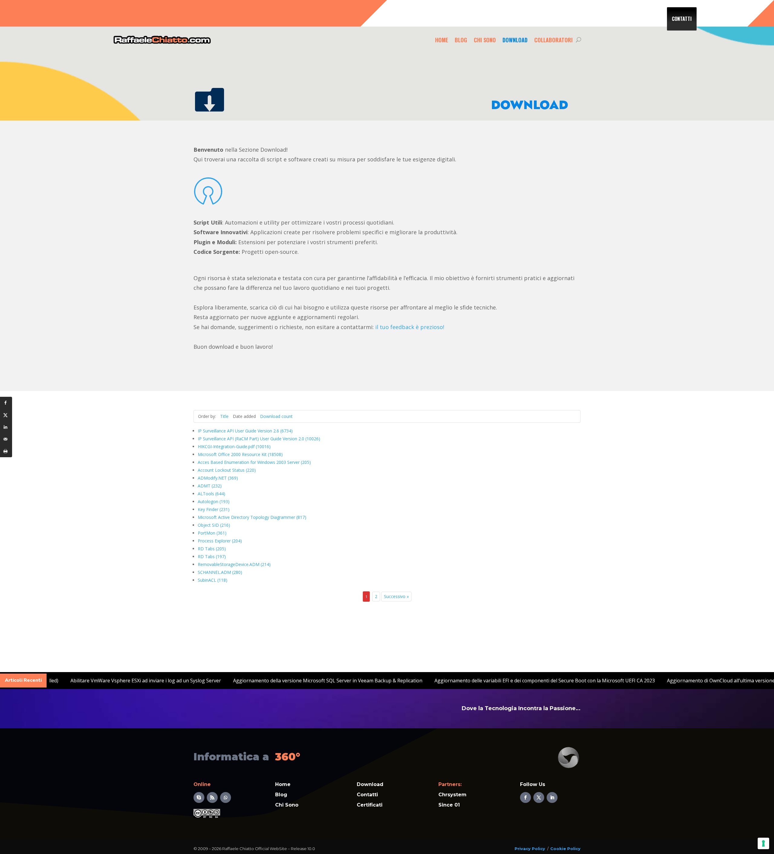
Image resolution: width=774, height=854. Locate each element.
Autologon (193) (213, 501)
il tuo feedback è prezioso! (409, 327)
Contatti (682, 18)
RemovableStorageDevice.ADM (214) (234, 564)
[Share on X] (6, 415)
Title (224, 416)
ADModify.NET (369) (218, 478)
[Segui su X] (538, 797)
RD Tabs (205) (212, 549)
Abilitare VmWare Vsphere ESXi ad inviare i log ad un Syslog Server (190, 680)
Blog (461, 40)
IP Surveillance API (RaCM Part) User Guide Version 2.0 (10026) (259, 439)
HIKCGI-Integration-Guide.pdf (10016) (234, 446)
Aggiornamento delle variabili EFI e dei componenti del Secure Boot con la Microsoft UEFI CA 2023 (589, 680)
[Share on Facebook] (6, 403)
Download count (276, 416)
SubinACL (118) (212, 580)
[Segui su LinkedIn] (552, 797)
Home (441, 40)
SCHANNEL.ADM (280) (220, 572)
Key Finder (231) (213, 509)
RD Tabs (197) (212, 556)
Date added (244, 416)
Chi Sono (485, 40)
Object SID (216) (214, 525)
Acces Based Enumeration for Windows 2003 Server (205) (254, 462)
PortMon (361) (212, 533)
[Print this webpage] (6, 451)
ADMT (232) (210, 486)
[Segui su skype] (199, 797)
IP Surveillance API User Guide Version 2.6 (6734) (245, 431)
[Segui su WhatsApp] (225, 797)
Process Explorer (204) (220, 541)
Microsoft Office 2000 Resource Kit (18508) (240, 454)
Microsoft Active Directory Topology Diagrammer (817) (252, 517)
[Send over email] (6, 439)
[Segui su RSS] (212, 797)
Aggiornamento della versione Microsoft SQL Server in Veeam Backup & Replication (372, 680)
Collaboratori (553, 40)
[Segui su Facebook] (525, 797)
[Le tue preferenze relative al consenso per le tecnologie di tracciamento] (763, 843)
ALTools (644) (211, 494)
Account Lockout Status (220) (227, 470)
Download (515, 40)
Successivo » (396, 596)
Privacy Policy (530, 848)
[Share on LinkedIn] (6, 427)
